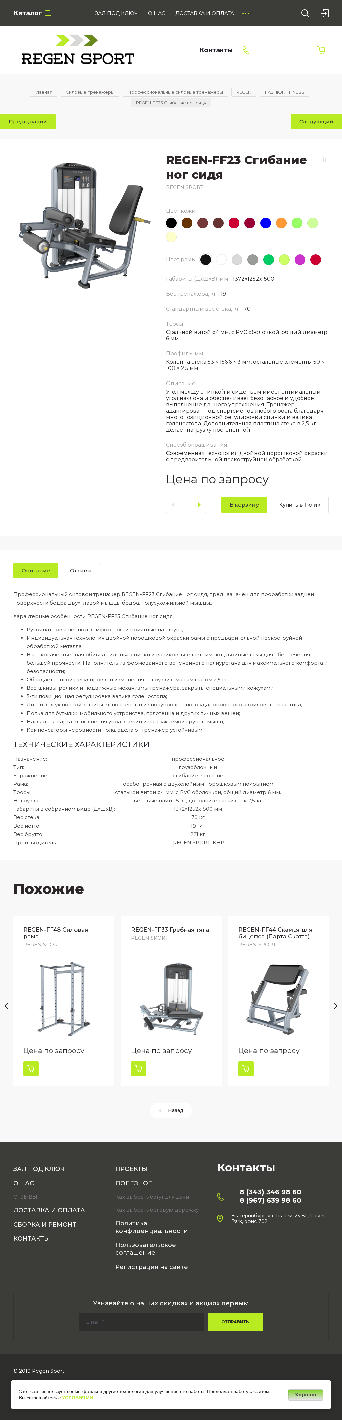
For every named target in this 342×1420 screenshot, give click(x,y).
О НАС (23, 1183)
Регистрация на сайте (151, 1267)
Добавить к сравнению (324, 160)
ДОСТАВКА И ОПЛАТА (49, 1210)
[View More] (245, 13)
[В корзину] (31, 1068)
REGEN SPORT (184, 187)
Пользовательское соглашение (145, 1249)
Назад (175, 1110)
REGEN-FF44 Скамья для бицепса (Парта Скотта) (275, 933)
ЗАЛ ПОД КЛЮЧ (39, 1169)
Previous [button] (11, 1006)
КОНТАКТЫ (31, 1238)
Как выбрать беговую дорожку (157, 1210)
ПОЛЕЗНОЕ (133, 1183)
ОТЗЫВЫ (25, 1197)
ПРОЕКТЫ (131, 1169)
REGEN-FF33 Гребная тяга (170, 929)
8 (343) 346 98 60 (270, 1192)
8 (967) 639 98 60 (270, 1200)
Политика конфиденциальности (151, 1227)
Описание (36, 570)
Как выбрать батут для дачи (152, 1197)
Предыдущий (28, 121)
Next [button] (330, 1006)
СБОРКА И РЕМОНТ (45, 1224)
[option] (63, 1001)
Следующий (316, 121)
